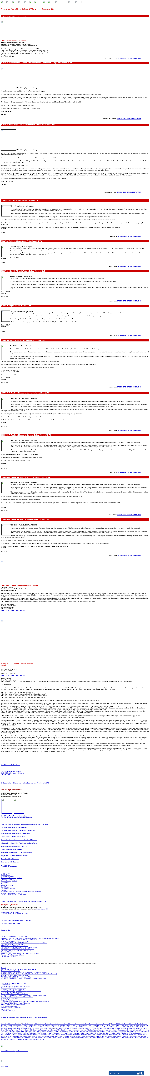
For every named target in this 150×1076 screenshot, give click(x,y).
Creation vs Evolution (7, 879)
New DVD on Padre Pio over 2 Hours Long (14, 816)
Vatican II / (35, 1037)
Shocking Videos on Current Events (11, 893)
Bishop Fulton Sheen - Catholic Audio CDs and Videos (17, 997)
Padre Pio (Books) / (19, 1033)
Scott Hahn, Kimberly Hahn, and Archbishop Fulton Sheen (45, 1036)
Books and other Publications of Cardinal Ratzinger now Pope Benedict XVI (25, 783)
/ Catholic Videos (39, 1024)
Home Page (4, 1066)
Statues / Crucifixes (15, 1024)
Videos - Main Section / (45, 1037)
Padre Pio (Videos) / (7, 1033)
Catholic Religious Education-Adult (22, 1034)
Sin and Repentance (112, 1037)
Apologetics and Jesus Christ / (67, 1025)
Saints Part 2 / (142, 1034)
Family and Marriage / (106, 1028)
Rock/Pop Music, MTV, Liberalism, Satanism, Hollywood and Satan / (101, 1034)
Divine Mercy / (12, 1028)
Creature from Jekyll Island (9, 881)
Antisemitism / (98, 1024)
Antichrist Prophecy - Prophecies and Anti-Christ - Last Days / (92, 1033)
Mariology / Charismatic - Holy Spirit (138, 1030)
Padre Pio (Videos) (6, 952)
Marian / (115, 1030)
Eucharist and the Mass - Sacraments (87, 1028)
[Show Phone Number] (142, 1073)
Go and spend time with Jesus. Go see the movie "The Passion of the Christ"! (14, 912)
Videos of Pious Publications (9, 998)
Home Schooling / (52, 1030)
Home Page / (5, 1024)
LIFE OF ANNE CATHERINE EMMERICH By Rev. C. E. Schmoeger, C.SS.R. (24, 943)
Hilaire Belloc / (116, 1025)
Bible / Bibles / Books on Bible (129, 1025)
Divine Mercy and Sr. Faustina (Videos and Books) (16, 950)
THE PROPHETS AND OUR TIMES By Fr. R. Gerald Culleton (19, 947)
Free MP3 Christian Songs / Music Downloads (14, 1051)
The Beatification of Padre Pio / (102, 1025)
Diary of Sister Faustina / (25, 1028)
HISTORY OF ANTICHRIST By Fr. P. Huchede (14, 941)
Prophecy (3, 890)
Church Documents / (69, 1027)
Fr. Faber (121, 1037)
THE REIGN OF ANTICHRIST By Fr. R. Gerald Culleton (17, 949)
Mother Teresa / (79, 1031)
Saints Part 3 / (5, 1036)
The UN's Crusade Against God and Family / (18, 1037)
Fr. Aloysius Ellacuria (119, 1028)
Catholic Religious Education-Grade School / (46, 1034)
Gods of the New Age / (8, 1030)
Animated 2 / (115, 1024)
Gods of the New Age (7, 885)
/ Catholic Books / (49, 1024)
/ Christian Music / (73, 1024)
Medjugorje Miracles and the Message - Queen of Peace (29, 1031)
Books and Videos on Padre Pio (10, 971)
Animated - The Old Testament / (10, 1025)
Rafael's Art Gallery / (141, 1033)
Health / (27, 1030)
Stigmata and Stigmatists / (121, 1036)
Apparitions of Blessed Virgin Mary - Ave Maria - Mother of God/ (39, 1025)
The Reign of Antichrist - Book (10, 923)
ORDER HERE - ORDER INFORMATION (129, 58)
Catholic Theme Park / (32, 1027)
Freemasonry (5, 884)
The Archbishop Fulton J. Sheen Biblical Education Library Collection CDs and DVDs (12, 773)
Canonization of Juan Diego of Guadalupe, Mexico (15, 986)
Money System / (69, 1031)
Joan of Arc (76, 1030)
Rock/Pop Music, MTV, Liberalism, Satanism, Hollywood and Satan (21, 891)
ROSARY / (125, 1034)
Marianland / (108, 1030)
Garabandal (139, 1028)
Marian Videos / (122, 1030)
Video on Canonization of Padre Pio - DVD (13, 983)
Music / (86, 1031)
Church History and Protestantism (85, 1027)
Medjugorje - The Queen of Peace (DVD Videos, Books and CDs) (20, 953)
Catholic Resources (27, 1024)
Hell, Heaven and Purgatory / (38, 1030)
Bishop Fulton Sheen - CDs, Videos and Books (15, 975)
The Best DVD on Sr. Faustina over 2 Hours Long (16, 817)
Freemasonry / (131, 1028)
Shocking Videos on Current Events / (75, 1036)
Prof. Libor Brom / (6, 1034)
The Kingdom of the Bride (8, 956)
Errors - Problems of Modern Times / (65, 1028)
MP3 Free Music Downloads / (97, 1031)
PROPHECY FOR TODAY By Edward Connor (14, 946)
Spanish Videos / (91, 1036)
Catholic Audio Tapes (61, 1024)
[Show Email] (138, 1073)
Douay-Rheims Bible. (42, 909)
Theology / (133, 1036)
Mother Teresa (5, 1009)
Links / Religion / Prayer (8, 1010)
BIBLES (3, 968)
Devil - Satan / (132, 1027)
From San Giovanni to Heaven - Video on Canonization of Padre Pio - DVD (24, 824)
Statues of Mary (6, 930)
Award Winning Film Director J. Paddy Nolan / (66, 1037)
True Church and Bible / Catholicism (11, 992)
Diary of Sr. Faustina (7, 1000)
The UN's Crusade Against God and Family (13, 894)
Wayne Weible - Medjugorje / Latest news (92, 1037)
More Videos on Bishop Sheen (10, 765)
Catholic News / (84, 1024)
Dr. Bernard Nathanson (7, 876)
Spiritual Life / (100, 1036)
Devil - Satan (4, 882)
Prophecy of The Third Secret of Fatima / (123, 1033)
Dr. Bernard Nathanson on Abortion (43, 1028)
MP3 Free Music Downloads (9, 1006)
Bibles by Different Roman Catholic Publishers (14, 994)
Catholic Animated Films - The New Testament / (133, 1024)
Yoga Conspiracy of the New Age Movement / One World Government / (128, 1031)
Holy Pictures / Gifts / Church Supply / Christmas (15, 1003)
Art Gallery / (80, 1025)
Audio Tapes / (88, 1025)
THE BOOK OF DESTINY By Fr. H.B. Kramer (14, 936)
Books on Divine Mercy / (18, 1027)
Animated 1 (106, 1024)
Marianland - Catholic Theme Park (11, 1007)
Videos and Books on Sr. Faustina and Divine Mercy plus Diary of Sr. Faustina (24, 972)
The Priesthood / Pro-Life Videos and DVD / (50, 1033)
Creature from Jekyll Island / (119, 1027)
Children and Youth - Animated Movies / (51, 1027)
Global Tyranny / (20, 1030)
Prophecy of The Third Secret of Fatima (12, 955)
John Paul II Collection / (65, 1030)
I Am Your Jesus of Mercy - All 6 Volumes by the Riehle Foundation (21, 991)
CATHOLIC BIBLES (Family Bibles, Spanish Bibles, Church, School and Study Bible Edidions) (29, 974)
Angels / (91, 1024)
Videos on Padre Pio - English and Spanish (13, 988)
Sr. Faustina (108, 1036)
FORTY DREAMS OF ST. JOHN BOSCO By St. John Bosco (19, 940)
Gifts (145, 1028)
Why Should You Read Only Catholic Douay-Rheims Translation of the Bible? (23, 978)
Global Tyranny (5, 887)
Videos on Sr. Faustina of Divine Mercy (12, 989)
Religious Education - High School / (70, 1034)
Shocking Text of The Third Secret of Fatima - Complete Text (19, 969)
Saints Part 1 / (133, 1034)
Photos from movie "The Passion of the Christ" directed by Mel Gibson (23, 901)
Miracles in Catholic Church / (55, 1031)
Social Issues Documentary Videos (11, 878)
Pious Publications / (31, 1033)
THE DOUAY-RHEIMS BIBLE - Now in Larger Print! (16, 977)
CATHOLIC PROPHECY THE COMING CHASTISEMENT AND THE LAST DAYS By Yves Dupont (30, 938)
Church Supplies (6, 985)
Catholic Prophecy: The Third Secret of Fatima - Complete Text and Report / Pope (25, 1001)
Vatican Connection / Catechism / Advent (13, 1004)
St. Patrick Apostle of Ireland (18, 1036)
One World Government (8, 888)
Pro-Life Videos (5, 873)
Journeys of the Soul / (87, 1030)
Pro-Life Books (5, 875)
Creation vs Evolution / (104, 1027)
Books (8, 1027)
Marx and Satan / (7, 1031)
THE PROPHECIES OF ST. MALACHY (12, 944)
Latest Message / (99, 1030)
